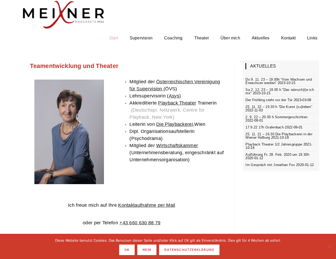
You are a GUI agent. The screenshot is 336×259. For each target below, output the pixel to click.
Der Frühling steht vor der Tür (268, 100)
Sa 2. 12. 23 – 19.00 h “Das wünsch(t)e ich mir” (279, 91)
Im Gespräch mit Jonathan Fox (270, 165)
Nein (147, 250)
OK (126, 250)
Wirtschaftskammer (177, 145)
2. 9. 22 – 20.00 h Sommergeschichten (276, 117)
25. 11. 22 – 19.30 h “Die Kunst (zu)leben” (278, 107)
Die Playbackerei (174, 124)
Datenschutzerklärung (189, 250)
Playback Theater (177, 103)
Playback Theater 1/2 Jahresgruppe (273, 144)
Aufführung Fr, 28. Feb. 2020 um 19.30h (277, 155)
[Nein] (329, 246)
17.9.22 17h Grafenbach (264, 127)
